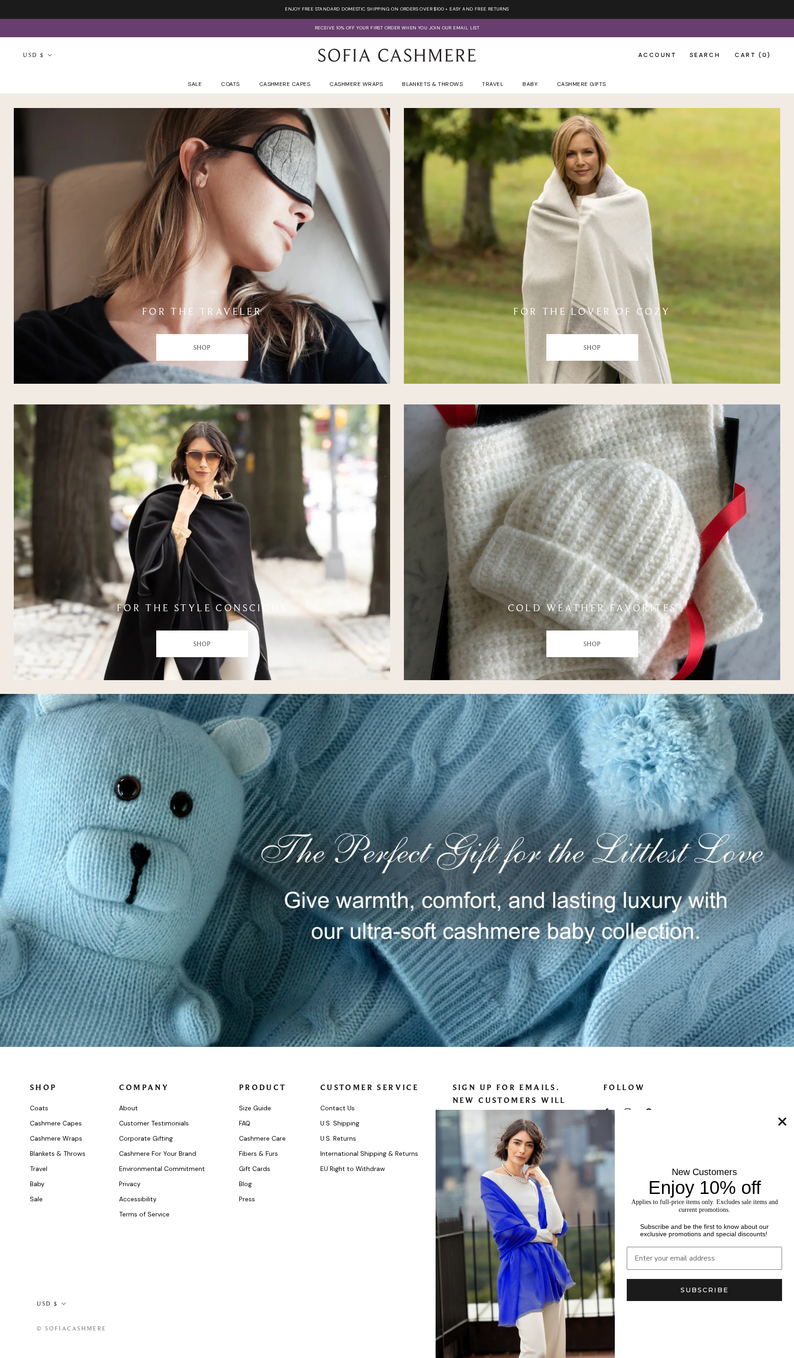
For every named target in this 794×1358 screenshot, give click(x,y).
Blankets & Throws (432, 84)
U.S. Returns (338, 1138)
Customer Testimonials (154, 1123)
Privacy (130, 1184)
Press (247, 1199)
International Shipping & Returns (369, 1153)
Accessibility (138, 1199)
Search (705, 55)
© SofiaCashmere (72, 1328)
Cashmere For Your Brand (157, 1153)
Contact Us (337, 1108)
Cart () (753, 55)
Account (657, 55)
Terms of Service (144, 1214)
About (128, 1108)
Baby (530, 84)
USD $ (34, 55)
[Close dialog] (782, 1122)
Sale (195, 84)
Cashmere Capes (285, 84)
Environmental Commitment (162, 1169)
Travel (492, 84)
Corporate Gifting (146, 1138)
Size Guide (255, 1108)
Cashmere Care (262, 1138)
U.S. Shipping (339, 1123)
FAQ (244, 1123)
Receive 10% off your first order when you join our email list (397, 28)
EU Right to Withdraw (352, 1169)
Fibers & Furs (258, 1153)
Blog (245, 1184)
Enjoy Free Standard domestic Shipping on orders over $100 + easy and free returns (397, 9)
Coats (230, 84)
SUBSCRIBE (705, 1290)
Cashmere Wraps (356, 84)
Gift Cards (254, 1169)
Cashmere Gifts (581, 84)
